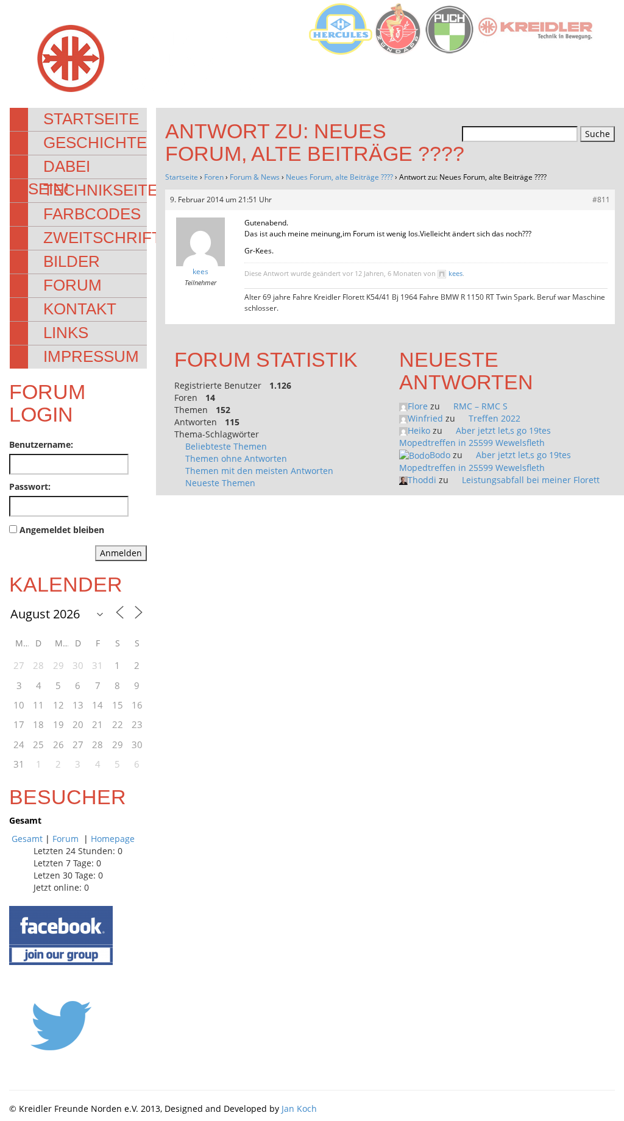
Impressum (91, 356)
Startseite (91, 119)
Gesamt (27, 838)
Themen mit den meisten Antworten (259, 470)
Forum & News (255, 177)
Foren (214, 177)
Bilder (71, 261)
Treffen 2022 (494, 418)
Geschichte (95, 142)
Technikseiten (106, 190)
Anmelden (121, 553)
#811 (601, 199)
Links (65, 333)
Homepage (113, 838)
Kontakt (79, 309)
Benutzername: (41, 444)
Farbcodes (92, 214)
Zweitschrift (102, 237)
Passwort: (30, 486)
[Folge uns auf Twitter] (61, 1025)
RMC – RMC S (480, 406)
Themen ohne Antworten (236, 458)
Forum (72, 285)
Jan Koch (299, 1108)
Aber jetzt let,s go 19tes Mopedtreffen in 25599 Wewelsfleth (475, 436)
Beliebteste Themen (226, 446)
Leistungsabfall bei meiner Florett (531, 480)
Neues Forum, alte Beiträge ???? (339, 177)
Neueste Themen (220, 483)
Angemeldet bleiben (62, 530)
